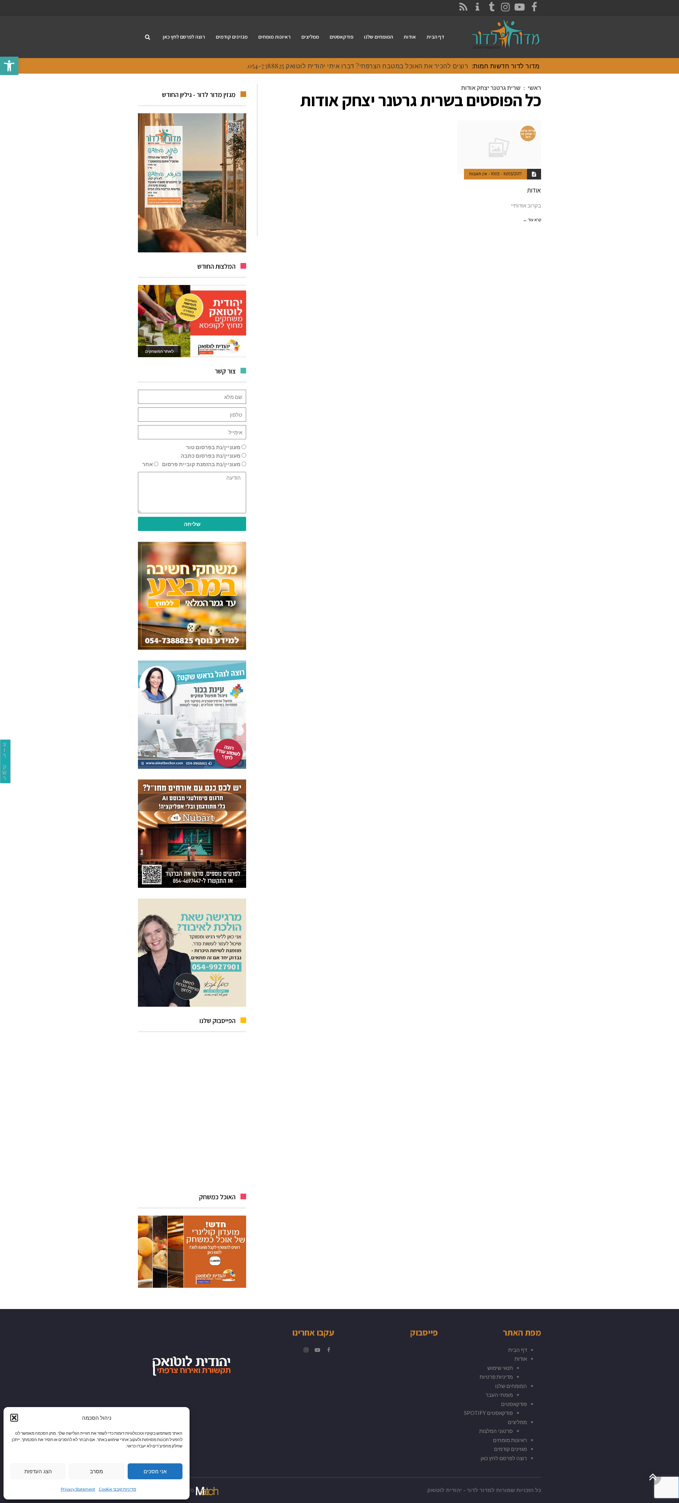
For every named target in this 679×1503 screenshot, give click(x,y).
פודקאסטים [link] (514, 1404)
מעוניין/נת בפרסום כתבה (210, 455)
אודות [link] (534, 190)
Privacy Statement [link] (78, 1489)
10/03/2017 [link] (512, 173)
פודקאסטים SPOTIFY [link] (488, 1413)
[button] (14, 1417)
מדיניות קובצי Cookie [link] (117, 1489)
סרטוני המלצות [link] (496, 1431)
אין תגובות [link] (478, 173)
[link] (9, 66)
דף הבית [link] (517, 1350)
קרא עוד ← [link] (532, 219)
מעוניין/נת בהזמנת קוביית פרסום (201, 464)
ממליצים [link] (517, 1422)
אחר (147, 464)
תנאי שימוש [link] (500, 1368)
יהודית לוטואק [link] (444, 1490)
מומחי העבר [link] (499, 1394)
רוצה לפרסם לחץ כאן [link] (504, 1458)
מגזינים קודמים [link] (510, 1449)
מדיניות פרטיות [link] (496, 1376)
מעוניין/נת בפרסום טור (213, 447)
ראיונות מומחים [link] (510, 1440)
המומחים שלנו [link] (511, 1386)
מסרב (96, 1471)
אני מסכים (155, 1471)
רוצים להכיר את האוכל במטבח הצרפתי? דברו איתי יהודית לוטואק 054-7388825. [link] (357, 66)
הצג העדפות (38, 1471)
